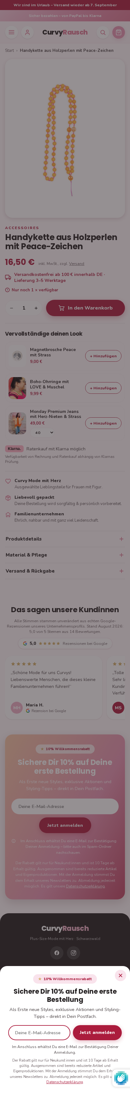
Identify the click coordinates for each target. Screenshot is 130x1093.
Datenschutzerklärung (64, 1082)
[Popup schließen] (120, 975)
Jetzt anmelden (97, 1032)
